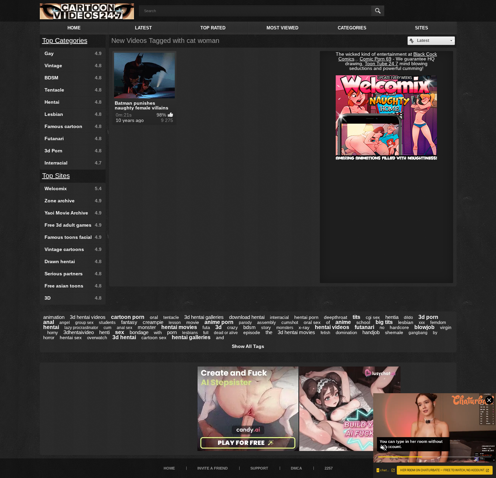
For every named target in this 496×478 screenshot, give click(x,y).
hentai (51, 327)
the (269, 332)
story (266, 327)
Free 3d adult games (73, 225)
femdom (438, 322)
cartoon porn (127, 317)
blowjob (424, 327)
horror (48, 337)
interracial (279, 317)
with (158, 332)
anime (343, 322)
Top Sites (56, 175)
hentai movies (179, 327)
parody (245, 322)
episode (251, 332)
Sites (421, 27)
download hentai (247, 317)
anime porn (218, 322)
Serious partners (73, 273)
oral (154, 317)
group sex (84, 322)
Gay (73, 53)
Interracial (73, 163)
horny (52, 332)
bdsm (249, 327)
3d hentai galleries (204, 317)
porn (172, 332)
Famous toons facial (73, 237)
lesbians (190, 332)
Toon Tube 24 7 (381, 63)
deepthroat (335, 317)
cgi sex (373, 317)
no (382, 327)
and (220, 337)
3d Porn (73, 150)
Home (74, 27)
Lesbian (73, 114)
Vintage (73, 65)
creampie (153, 322)
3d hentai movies (296, 332)
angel (64, 322)
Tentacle (73, 90)
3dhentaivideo (78, 332)
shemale (394, 332)
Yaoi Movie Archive (73, 213)
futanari (364, 327)
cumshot (289, 322)
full (206, 332)
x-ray (304, 327)
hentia (391, 317)
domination (346, 332)
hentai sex (71, 337)
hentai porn (306, 317)
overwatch (97, 337)
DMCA (296, 468)
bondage (139, 332)
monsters (284, 327)
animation (53, 317)
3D (73, 298)
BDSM (73, 77)
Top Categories (64, 40)
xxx (422, 322)
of (328, 322)
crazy (232, 327)
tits (356, 317)
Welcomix (73, 188)
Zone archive (73, 200)
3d (218, 327)
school (363, 322)
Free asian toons (73, 285)
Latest (143, 27)
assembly (266, 322)
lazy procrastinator (81, 327)
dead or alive (226, 332)
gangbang (418, 332)
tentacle (171, 317)
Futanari (73, 138)
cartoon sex (153, 337)
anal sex (124, 327)
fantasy (129, 322)
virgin (445, 327)
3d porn (428, 317)
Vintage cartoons (73, 249)
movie (192, 322)
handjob (371, 332)
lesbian (405, 322)
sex (119, 332)
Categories (352, 27)
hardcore (399, 327)
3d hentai (124, 337)
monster (147, 327)
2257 (329, 468)
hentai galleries (191, 337)
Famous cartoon (73, 126)
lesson (175, 322)
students (107, 322)
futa (206, 327)
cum (107, 327)
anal (48, 322)
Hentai (73, 102)
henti (104, 332)
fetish (325, 332)
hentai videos (332, 327)
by (435, 332)
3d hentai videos (88, 317)
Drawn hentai (73, 261)
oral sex (312, 322)
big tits (384, 322)
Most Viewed (282, 27)
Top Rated (212, 27)
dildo (408, 317)
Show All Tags (248, 346)
